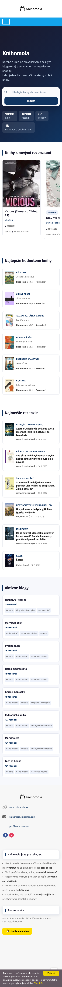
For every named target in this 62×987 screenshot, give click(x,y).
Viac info (38, 983)
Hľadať (31, 100)
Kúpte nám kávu (20, 931)
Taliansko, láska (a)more (30, 316)
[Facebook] (5, 835)
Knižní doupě (22, 565)
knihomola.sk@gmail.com (22, 817)
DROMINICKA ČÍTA (24, 516)
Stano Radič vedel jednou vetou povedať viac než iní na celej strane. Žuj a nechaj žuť (35, 485)
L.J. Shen (9, 219)
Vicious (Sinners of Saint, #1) (21, 213)
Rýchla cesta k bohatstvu (30, 451)
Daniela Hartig (53, 222)
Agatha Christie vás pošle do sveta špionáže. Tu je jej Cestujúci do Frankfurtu (35, 432)
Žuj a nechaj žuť (25, 478)
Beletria (52, 212)
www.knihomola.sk (18, 807)
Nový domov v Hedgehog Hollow (34, 505)
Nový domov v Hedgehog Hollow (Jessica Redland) (34, 511)
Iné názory (22, 529)
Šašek (19, 556)
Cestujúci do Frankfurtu (29, 424)
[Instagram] (11, 835)
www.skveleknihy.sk (26, 439)
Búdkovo (21, 272)
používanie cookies (19, 826)
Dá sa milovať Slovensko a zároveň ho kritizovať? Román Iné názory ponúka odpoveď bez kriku (35, 536)
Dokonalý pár (24, 337)
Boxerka (21, 381)
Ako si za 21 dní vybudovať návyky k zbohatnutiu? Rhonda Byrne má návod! (35, 459)
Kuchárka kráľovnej (27, 359)
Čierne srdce (23, 294)
